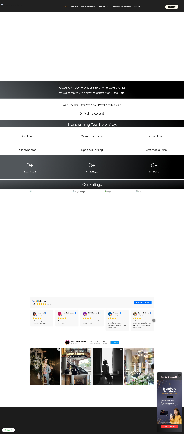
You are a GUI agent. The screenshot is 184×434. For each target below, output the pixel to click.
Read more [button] (62, 323)
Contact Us (138, 7)
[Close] (179, 375)
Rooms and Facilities (88, 7)
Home (64, 7)
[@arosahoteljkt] (67, 342)
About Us (74, 7)
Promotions (103, 7)
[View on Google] (34, 314)
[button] (30, 320)
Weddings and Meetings (122, 7)
